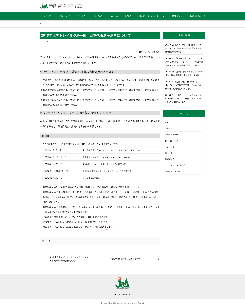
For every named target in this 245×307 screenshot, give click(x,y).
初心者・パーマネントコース (152, 16)
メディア (47, 16)
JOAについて (64, 16)
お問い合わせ (196, 16)
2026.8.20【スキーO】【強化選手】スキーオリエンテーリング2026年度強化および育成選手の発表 (183, 48)
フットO (81, 16)
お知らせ (169, 128)
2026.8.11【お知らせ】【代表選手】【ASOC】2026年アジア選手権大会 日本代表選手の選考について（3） (183, 85)
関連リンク (177, 16)
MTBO (128, 16)
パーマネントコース (173, 171)
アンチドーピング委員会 (175, 165)
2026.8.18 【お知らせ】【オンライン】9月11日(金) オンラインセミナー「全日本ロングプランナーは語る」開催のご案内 (184, 62)
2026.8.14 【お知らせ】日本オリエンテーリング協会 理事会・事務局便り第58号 (184, 73)
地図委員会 (169, 159)
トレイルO (98, 16)
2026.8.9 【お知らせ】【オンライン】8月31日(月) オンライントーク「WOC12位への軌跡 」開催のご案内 (184, 98)
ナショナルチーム (172, 134)
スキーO (114, 16)
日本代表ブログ (171, 140)
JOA (166, 122)
